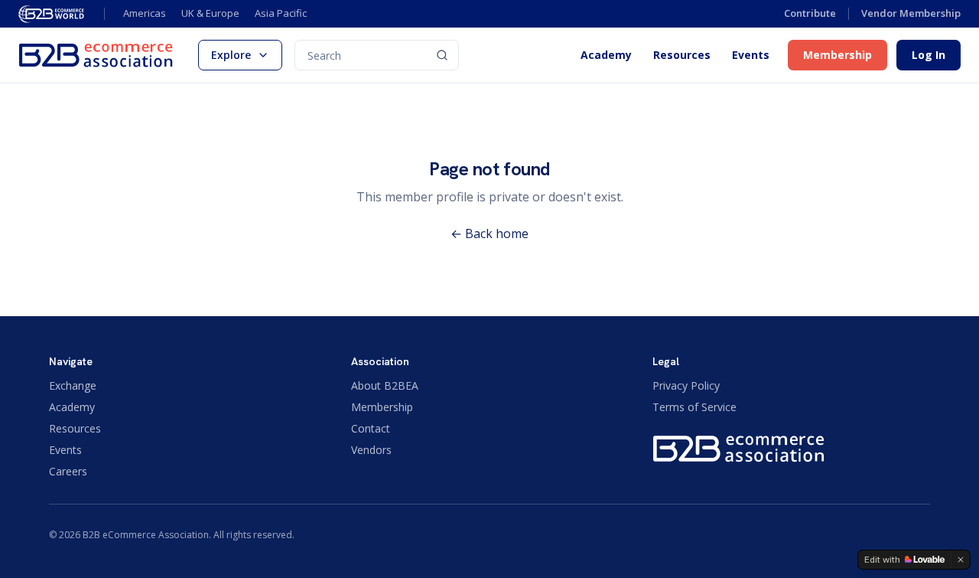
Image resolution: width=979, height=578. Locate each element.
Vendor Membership (911, 13)
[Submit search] (442, 55)
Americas (144, 13)
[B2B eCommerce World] (52, 13)
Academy (606, 55)
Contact (370, 428)
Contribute (810, 13)
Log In (928, 54)
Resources (682, 55)
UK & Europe (210, 13)
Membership (837, 54)
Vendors (371, 449)
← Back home (489, 233)
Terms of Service (694, 407)
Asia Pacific (281, 13)
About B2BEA (384, 385)
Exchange (72, 385)
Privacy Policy (686, 385)
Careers (68, 471)
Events (750, 55)
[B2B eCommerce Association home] (96, 55)
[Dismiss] (960, 559)
